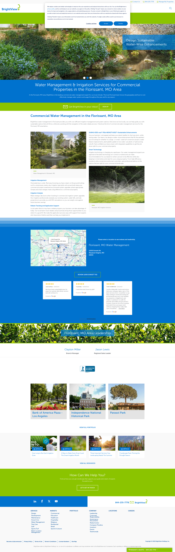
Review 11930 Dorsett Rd (87, 274)
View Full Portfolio (87, 427)
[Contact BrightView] (132, 502)
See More (48, 397)
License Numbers (64, 541)
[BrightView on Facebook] (42, 501)
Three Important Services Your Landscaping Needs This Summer (101, 454)
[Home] (11, 7)
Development (36, 515)
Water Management (38, 522)
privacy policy (51, 9)
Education (54, 515)
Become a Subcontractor (14, 541)
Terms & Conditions (50, 541)
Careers (131, 511)
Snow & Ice (35, 520)
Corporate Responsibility (94, 516)
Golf (32, 526)
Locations (113, 511)
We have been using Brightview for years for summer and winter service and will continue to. (57, 291)
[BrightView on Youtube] (56, 501)
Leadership (93, 513)
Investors (93, 527)
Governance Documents (94, 519)
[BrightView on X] (49, 501)
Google (84, 265)
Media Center (94, 523)
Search (170, 8)
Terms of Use (38, 541)
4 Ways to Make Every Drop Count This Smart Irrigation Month (72, 454)
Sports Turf (35, 528)
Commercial (55, 513)
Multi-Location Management (36, 531)
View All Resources (87, 463)
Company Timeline (96, 525)
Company (92, 511)
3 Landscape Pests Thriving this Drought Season (129, 454)
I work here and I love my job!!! (85, 289)
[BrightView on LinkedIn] (35, 501)
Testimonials (94, 531)
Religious (54, 522)
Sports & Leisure (56, 528)
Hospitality (54, 520)
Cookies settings (91, 23)
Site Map (74, 541)
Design (33, 513)
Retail (53, 526)
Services (34, 511)
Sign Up (105, 107)
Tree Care (34, 524)
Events (92, 529)
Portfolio (74, 511)
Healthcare (54, 518)
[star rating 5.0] (57, 284)
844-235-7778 (122, 502)
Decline (121, 23)
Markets (53, 511)
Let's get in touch (87, 488)
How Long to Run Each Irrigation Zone (42, 454)
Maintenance (35, 518)
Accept (106, 23)
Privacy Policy (28, 541)
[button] (58, 246)
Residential (54, 524)
